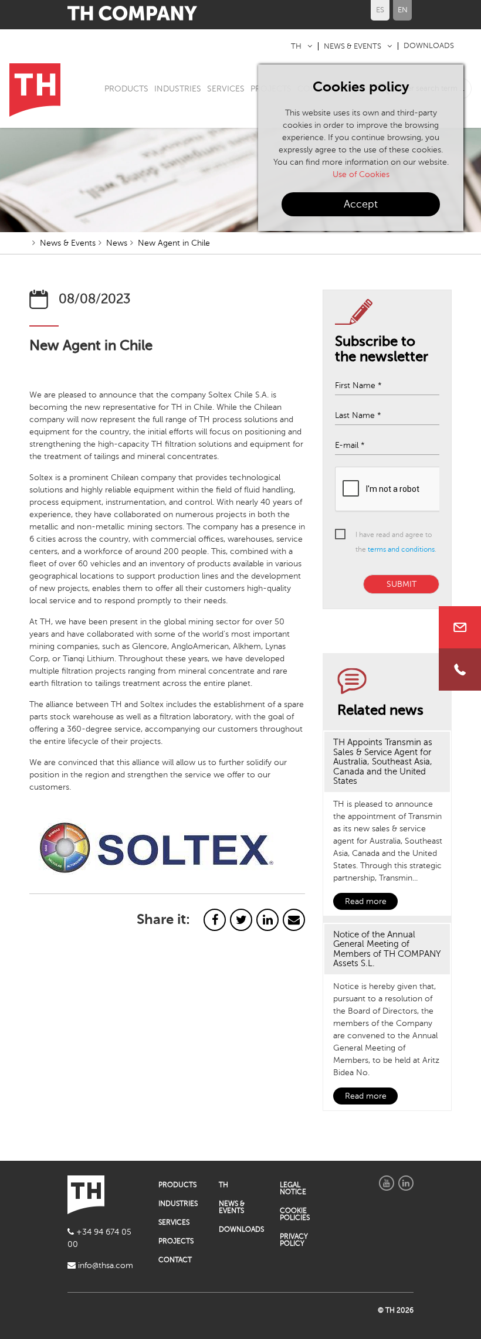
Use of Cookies (361, 174)
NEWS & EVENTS (352, 46)
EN (403, 10)
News (116, 243)
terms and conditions (401, 549)
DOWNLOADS (429, 46)
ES (380, 10)
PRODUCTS (126, 88)
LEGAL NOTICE (293, 1188)
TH (296, 46)
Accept (361, 204)
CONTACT (175, 1259)
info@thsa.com (104, 1265)
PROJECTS (176, 1241)
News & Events (68, 243)
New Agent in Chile (174, 243)
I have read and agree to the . (395, 542)
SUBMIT (401, 584)
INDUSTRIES (177, 88)
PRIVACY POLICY (294, 1240)
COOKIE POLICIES (295, 1214)
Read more (366, 901)
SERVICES (226, 88)
